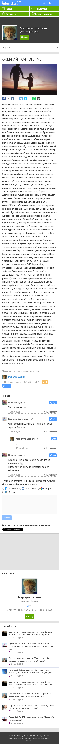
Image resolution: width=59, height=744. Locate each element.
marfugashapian (29, 600)
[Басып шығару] (38, 98)
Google (47, 488)
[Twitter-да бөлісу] (25, 98)
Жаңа (9, 8)
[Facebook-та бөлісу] (4, 98)
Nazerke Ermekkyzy (19, 418)
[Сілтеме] (24, 402)
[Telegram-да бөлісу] (21, 98)
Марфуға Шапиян (17, 376)
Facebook (13, 488)
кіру (4, 484)
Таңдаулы (41, 8)
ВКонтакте (30, 488)
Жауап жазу (51, 411)
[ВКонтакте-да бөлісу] (12, 98)
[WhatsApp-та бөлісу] (34, 98)
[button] (6, 386)
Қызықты (11, 14)
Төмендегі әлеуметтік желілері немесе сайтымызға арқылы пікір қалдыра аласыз (28, 482)
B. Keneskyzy (15, 402)
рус (19, 3)
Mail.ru (11, 492)
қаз (19, 1)
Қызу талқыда (43, 14)
